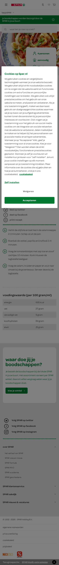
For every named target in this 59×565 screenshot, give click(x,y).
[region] (30, 137)
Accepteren (29, 200)
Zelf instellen (12, 182)
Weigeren (28, 191)
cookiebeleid (26, 174)
